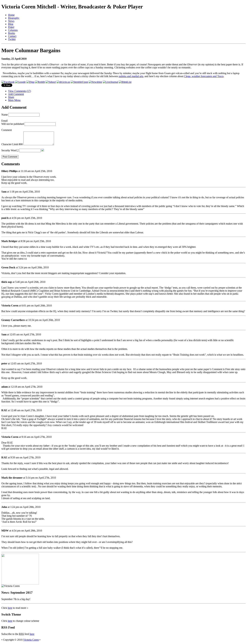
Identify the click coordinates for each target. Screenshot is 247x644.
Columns (13, 30)
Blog (10, 24)
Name (4, 114)
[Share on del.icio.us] (63, 82)
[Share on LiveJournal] (110, 82)
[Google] (20, 82)
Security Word (9, 150)
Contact (12, 36)
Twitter (12, 39)
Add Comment (16, 94)
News (11, 21)
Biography (13, 18)
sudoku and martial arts (131, 76)
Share (11, 97)
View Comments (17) (19, 91)
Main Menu (14, 100)
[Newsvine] (95, 82)
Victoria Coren (31, 639)
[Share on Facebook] (7, 82)
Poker (11, 27)
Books (11, 33)
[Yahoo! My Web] (51, 82)
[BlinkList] (125, 82)
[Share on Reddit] (40, 82)
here (10, 607)
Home (11, 14)
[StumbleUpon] (79, 82)
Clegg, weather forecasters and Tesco (203, 76)
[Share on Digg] (30, 82)
